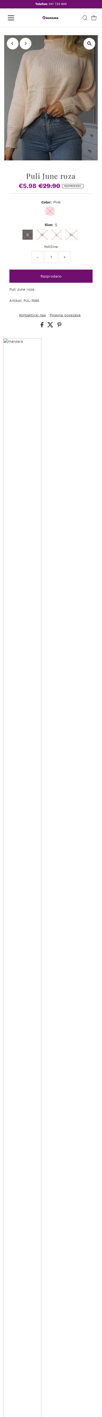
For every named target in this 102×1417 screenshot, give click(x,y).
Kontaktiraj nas (32, 315)
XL (71, 235)
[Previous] (13, 43)
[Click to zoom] (89, 44)
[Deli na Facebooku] (43, 326)
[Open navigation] (15, 17)
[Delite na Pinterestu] (59, 326)
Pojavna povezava (65, 315)
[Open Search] (85, 17)
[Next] (25, 43)
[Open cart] (94, 18)
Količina (51, 246)
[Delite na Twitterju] (51, 326)
